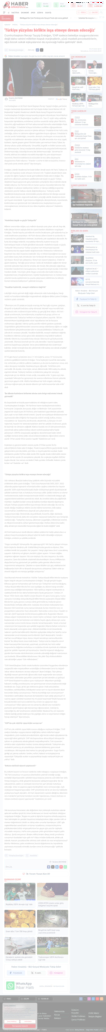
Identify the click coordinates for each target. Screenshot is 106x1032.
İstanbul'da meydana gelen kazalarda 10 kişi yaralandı (39, 18)
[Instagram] (89, 998)
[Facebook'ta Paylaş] (37, 50)
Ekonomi (25, 13)
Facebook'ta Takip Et (88, 299)
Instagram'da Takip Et (88, 312)
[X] (85, 998)
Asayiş (48, 13)
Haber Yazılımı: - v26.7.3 (84, 1030)
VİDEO (83, 12)
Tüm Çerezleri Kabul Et (20, 1026)
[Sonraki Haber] (103, 17)
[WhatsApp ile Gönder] (65, 867)
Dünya (40, 13)
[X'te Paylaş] (41, 50)
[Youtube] (97, 998)
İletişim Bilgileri (95, 1016)
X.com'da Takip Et (88, 305)
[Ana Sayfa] (8, 12)
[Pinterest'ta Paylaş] (61, 867)
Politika (15, 13)
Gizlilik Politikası (78, 1016)
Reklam (57, 1018)
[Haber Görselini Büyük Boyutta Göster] (36, 77)
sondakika (33, 855)
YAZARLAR (44, 999)
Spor (33, 13)
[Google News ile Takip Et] (61, 99)
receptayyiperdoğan (16, 50)
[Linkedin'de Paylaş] (57, 867)
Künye (57, 1015)
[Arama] (101, 12)
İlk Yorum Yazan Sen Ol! (38, 874)
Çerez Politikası (78, 1020)
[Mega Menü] (4, 12)
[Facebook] (81, 998)
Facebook (17, 973)
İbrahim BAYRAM (15, 99)
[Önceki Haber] (100, 17)
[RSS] (101, 998)
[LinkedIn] (93, 998)
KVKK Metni (94, 1013)
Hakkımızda (59, 1011)
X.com (38, 973)
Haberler (7, 24)
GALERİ (95, 12)
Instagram (58, 973)
